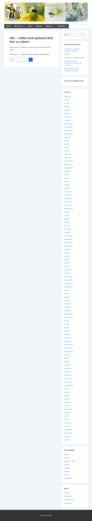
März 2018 (67, 399)
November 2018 (68, 378)
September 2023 (68, 208)
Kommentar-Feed (68, 499)
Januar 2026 (67, 120)
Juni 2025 (66, 144)
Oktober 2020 (67, 310)
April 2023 (66, 222)
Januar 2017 (67, 426)
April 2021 (66, 297)
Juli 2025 (66, 140)
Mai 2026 (66, 106)
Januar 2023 (67, 232)
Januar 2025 (67, 157)
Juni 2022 (66, 256)
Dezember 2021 (68, 276)
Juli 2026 (66, 100)
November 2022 (68, 239)
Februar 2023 (67, 229)
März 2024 (67, 188)
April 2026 (66, 110)
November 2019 (68, 344)
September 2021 (68, 287)
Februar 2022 (67, 270)
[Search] (31, 59)
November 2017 (68, 409)
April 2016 (66, 439)
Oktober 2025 (67, 130)
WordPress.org (68, 503)
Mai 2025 (66, 147)
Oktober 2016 (67, 436)
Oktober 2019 (67, 348)
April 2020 (66, 331)
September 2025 (68, 134)
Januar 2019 (67, 372)
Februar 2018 (67, 402)
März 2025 (67, 151)
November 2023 (68, 202)
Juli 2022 (66, 253)
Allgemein (66, 454)
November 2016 (68, 433)
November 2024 (68, 161)
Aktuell (8, 26)
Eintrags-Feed (68, 496)
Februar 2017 (67, 423)
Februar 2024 (67, 191)
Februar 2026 (67, 117)
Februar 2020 (67, 338)
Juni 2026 (66, 103)
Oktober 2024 (67, 164)
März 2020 (67, 334)
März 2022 (67, 266)
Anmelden (66, 493)
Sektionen (48, 26)
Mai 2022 (66, 259)
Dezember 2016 (68, 429)
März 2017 (67, 419)
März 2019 (67, 365)
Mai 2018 (66, 395)
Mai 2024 (66, 181)
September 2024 (68, 168)
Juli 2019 (66, 355)
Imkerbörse (61, 26)
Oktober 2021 (67, 283)
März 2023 (67, 225)
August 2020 (67, 317)
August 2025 (67, 137)
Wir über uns (18, 26)
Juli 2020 (66, 321)
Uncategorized (68, 478)
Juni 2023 (66, 215)
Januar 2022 (67, 273)
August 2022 (67, 249)
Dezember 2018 (68, 375)
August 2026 (67, 96)
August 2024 (67, 171)
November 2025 (68, 127)
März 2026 (67, 113)
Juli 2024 (66, 174)
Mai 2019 (66, 358)
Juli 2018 (66, 389)
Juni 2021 (66, 290)
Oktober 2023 (67, 205)
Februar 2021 (67, 304)
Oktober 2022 (67, 242)
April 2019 (66, 361)
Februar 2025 (67, 154)
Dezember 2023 (68, 198)
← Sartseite (21, 54)
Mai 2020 (66, 327)
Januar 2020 (67, 341)
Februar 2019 (67, 368)
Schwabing (67, 468)
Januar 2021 (67, 307)
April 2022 (66, 263)
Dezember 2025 (68, 123)
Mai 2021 (66, 293)
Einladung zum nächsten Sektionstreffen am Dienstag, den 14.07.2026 (73, 63)
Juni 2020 (66, 324)
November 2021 (68, 280)
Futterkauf (67, 54)
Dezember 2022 (68, 236)
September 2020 (68, 314)
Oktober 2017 (67, 412)
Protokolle (66, 464)
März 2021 (67, 300)
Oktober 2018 (67, 382)
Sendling (66, 475)
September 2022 (68, 246)
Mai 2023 (66, 219)
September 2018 (68, 385)
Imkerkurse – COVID (69, 461)
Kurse (30, 26)
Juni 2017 (66, 416)
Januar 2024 (67, 195)
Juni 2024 (66, 178)
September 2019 (68, 351)
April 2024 (66, 185)
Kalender (39, 26)
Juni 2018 (66, 392)
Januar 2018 (67, 406)
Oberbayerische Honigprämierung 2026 (74, 57)
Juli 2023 (66, 212)
